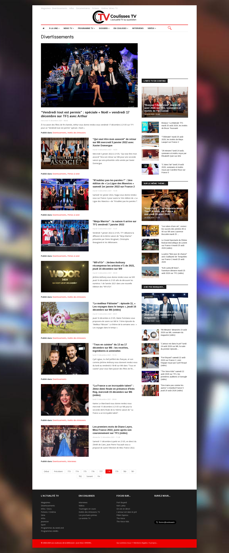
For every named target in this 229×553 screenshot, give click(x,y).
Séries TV (113, 8)
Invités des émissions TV (89, 512)
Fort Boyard (121, 502)
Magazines (46, 8)
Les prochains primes (88, 515)
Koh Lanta (120, 505)
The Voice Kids (122, 521)
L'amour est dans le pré (126, 512)
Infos (71, 8)
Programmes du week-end (52, 528)
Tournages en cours (87, 509)
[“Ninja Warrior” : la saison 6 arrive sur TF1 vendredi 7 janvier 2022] (65, 235)
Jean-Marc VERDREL (83, 543)
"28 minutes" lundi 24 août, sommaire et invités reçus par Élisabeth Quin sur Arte (174, 153)
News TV (68, 28)
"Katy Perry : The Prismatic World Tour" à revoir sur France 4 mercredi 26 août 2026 (163, 211)
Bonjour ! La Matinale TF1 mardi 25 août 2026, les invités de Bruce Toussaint (174, 125)
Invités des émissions (76, 132)
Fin (99, 476)
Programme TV (85, 28)
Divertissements (59, 8)
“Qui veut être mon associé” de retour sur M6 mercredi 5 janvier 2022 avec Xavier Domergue (114, 142)
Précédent (58, 471)
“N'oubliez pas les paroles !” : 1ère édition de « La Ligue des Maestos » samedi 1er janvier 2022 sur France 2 (114, 183)
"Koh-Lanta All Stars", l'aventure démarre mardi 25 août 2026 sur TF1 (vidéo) (173, 270)
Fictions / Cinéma (48, 512)
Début (46, 471)
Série (43, 515)
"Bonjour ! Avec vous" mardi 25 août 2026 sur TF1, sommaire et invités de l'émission (162, 108)
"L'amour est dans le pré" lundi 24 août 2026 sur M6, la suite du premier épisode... (173, 346)
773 (69, 471)
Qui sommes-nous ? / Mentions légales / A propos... (137, 543)
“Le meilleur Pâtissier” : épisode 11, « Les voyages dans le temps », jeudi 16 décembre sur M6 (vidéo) (114, 306)
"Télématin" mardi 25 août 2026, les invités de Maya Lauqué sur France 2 (172, 139)
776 (92, 471)
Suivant (90, 476)
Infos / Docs (46, 509)
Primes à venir (73, 173)
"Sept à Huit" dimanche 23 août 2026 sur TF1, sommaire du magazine (162, 315)
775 (85, 471)
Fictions (95, 8)
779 (116, 471)
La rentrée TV (84, 518)
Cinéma (104, 8)
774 (77, 471)
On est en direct (123, 509)
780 (124, 471)
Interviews (138, 28)
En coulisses (120, 28)
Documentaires (83, 8)
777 (100, 471)
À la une (53, 28)
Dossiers (103, 28)
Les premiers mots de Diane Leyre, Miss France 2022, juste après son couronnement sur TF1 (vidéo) (112, 429)
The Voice (120, 518)
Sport (43, 524)
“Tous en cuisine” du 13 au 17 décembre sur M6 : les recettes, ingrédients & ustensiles (110, 347)
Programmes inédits (49, 531)
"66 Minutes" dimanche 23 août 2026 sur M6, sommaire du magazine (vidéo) (174, 332)
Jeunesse (45, 521)
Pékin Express (122, 515)
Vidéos (151, 28)
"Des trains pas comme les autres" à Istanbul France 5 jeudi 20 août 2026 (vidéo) (172, 388)
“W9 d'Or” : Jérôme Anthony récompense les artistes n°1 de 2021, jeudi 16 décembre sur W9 (114, 265)
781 (132, 471)
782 (80, 476)
